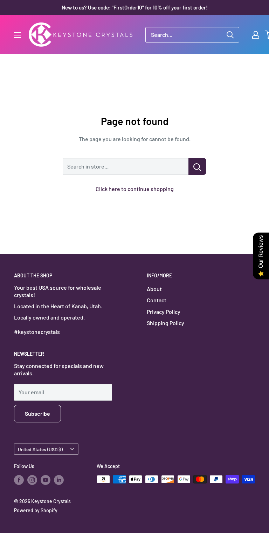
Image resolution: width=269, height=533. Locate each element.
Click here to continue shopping (135, 188)
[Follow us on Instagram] (32, 480)
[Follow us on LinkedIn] (59, 480)
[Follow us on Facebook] (19, 480)
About (154, 288)
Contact (156, 300)
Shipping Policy (165, 323)
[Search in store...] (197, 166)
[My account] (255, 35)
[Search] (230, 34)
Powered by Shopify (35, 510)
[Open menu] (17, 35)
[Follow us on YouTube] (45, 480)
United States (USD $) (40, 449)
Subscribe (37, 413)
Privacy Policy (163, 311)
